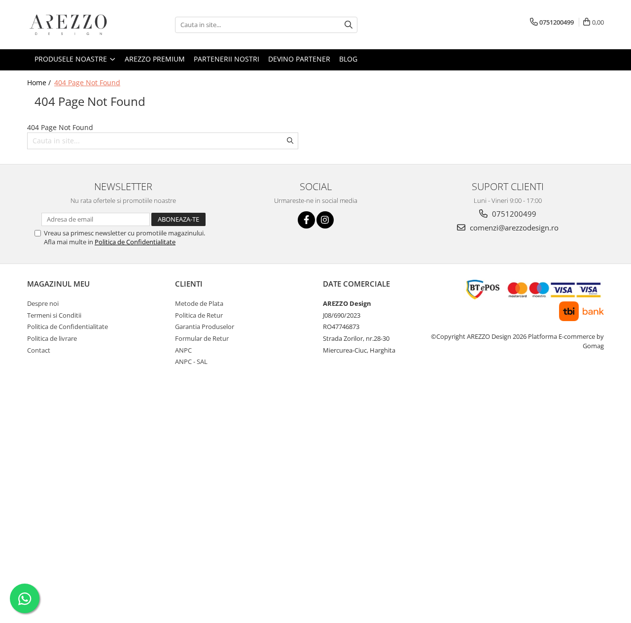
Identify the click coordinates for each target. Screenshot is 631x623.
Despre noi (43, 303)
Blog (348, 59)
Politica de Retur (199, 315)
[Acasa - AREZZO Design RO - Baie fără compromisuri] (76, 24)
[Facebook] (306, 220)
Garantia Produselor (204, 326)
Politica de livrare (52, 338)
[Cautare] (348, 25)
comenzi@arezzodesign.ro (513, 227)
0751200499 (513, 214)
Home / (40, 82)
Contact (38, 350)
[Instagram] (325, 220)
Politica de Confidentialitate (135, 241)
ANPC (183, 350)
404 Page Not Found (87, 82)
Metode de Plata (199, 303)
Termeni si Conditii (54, 315)
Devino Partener (299, 59)
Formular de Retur (202, 338)
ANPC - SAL (191, 361)
